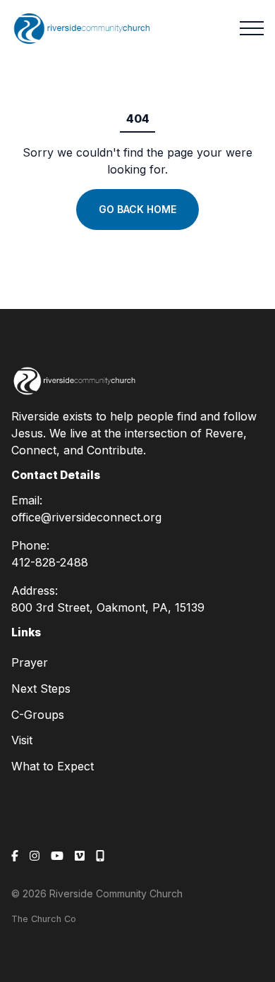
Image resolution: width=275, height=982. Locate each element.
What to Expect (52, 766)
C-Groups (37, 715)
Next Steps (41, 688)
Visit (21, 740)
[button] (252, 28)
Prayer (29, 662)
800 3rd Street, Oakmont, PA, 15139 (107, 607)
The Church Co (43, 919)
